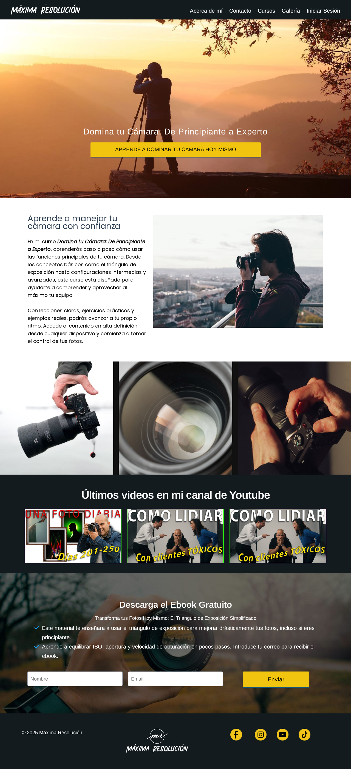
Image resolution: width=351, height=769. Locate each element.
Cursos (266, 11)
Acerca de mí (206, 11)
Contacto (240, 11)
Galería (291, 11)
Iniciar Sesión (323, 11)
